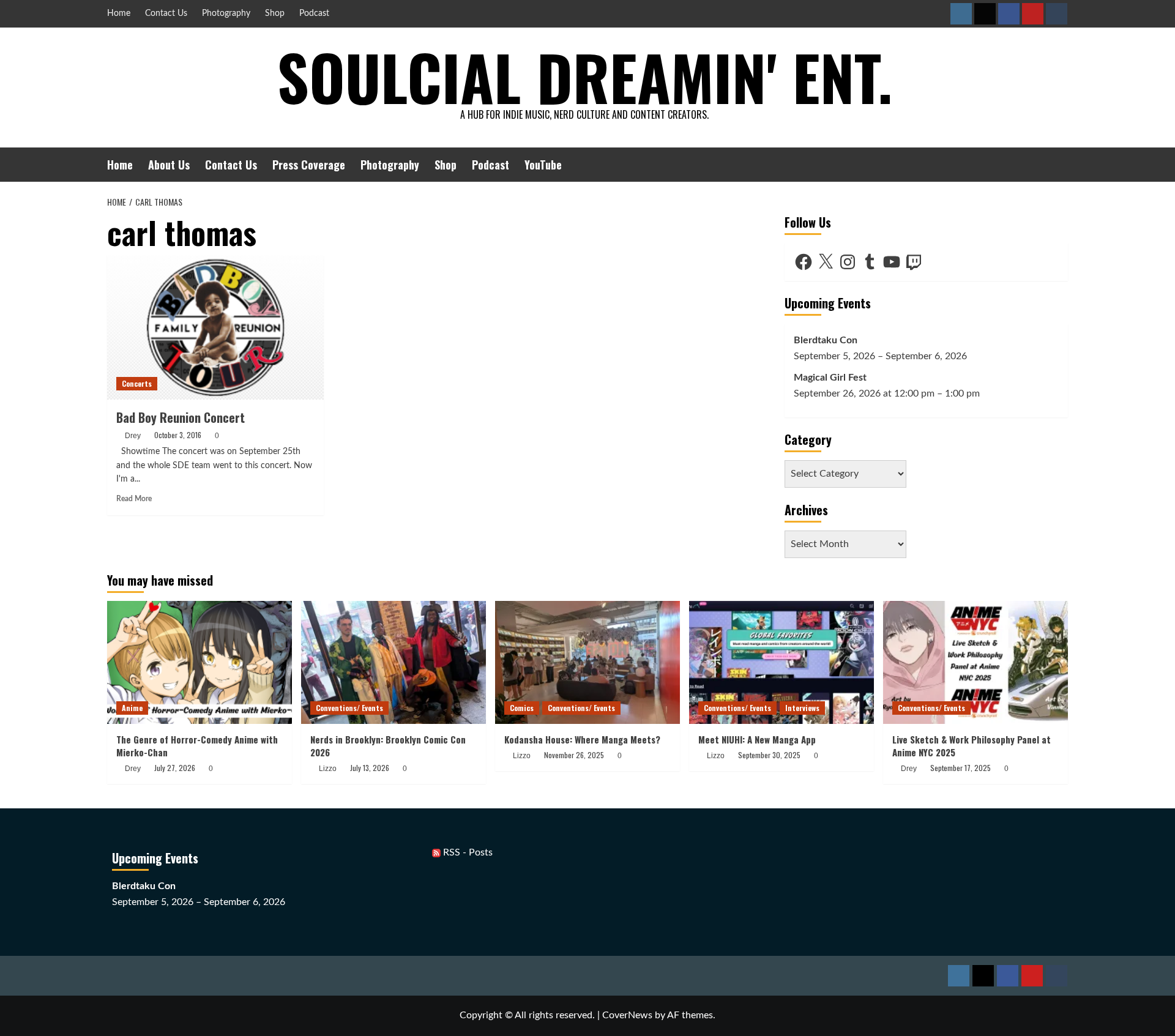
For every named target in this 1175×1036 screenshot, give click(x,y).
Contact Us (166, 13)
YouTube (543, 165)
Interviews (802, 707)
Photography (226, 13)
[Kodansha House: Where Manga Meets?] (587, 662)
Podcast (314, 13)
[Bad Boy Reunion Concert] (215, 327)
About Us (169, 165)
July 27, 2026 (174, 767)
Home (118, 13)
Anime (132, 707)
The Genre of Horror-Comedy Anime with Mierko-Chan (197, 745)
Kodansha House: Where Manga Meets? (582, 739)
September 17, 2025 (960, 767)
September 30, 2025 (769, 755)
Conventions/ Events (349, 707)
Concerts (137, 383)
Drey (133, 435)
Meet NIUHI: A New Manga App (757, 739)
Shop (275, 13)
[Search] (1060, 164)
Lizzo (328, 768)
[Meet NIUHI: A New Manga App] (781, 662)
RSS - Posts (467, 852)
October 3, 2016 (177, 435)
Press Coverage (308, 165)
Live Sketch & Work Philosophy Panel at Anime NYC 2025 (971, 745)
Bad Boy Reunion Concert (180, 417)
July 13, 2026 (369, 767)
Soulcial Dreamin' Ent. (584, 76)
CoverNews (627, 1015)
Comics (522, 707)
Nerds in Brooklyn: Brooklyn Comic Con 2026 (388, 745)
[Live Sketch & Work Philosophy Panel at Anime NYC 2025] (975, 662)
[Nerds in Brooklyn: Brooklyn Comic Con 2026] (393, 662)
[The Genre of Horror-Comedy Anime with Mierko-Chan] (199, 662)
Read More (134, 498)
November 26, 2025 (574, 755)
